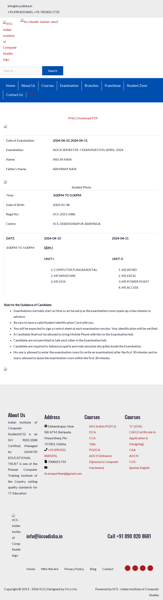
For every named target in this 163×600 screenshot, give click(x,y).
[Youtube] (150, 568)
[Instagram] (143, 568)
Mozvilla (71, 589)
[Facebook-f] (127, 568)
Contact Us (14, 95)
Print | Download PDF (83, 118)
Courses (47, 85)
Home (10, 85)
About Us (28, 85)
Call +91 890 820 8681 (129, 536)
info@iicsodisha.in (44, 536)
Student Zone (137, 85)
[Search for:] (21, 71)
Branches (92, 85)
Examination (69, 85)
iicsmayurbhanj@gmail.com (63, 473)
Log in (32, 94)
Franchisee (113, 85)
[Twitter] (135, 568)
